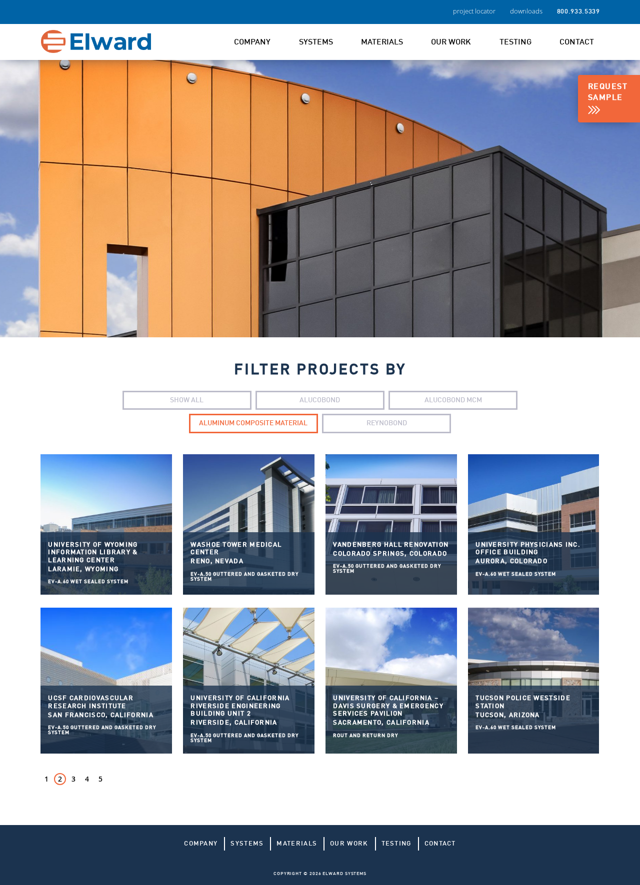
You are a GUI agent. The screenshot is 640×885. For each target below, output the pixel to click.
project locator (474, 10)
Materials (382, 42)
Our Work (451, 42)
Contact (577, 42)
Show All (187, 400)
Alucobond (320, 400)
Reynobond (386, 423)
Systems (316, 42)
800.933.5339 (578, 11)
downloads (526, 10)
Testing (516, 42)
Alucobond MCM (453, 400)
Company (252, 42)
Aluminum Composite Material (253, 423)
